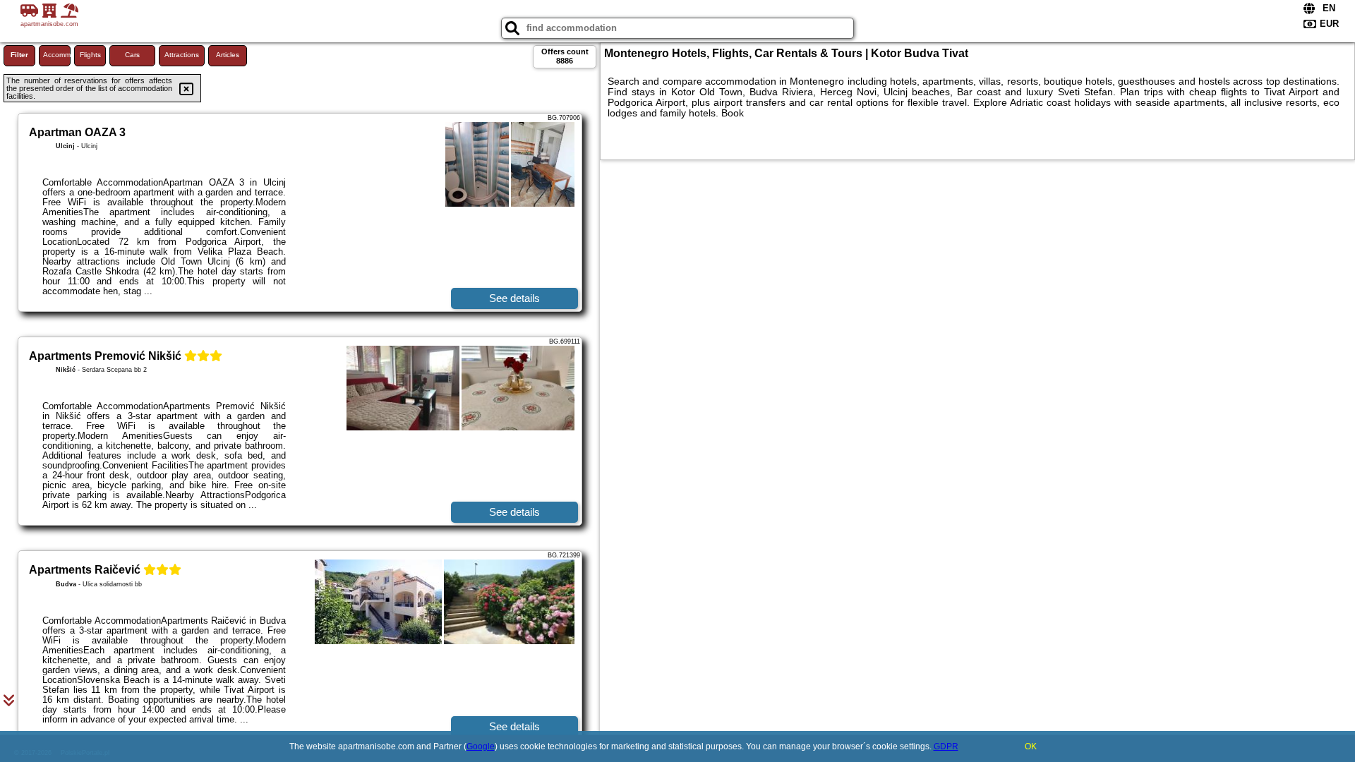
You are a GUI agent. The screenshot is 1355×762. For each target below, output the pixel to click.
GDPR (946, 746)
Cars (132, 55)
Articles (227, 55)
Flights (90, 55)
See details (514, 298)
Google (480, 746)
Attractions (181, 55)
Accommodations (57, 55)
